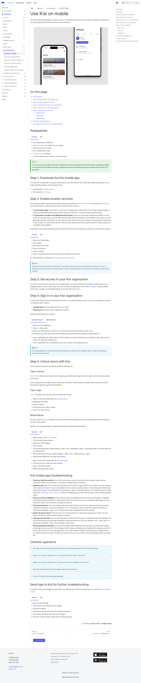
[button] (14, 10)
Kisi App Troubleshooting (41, 121)
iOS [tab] (41, 137)
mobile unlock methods (84, 203)
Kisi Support (93, 286)
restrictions (105, 203)
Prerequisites (37, 97)
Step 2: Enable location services (43, 102)
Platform (29, 3)
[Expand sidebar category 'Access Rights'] (24, 33)
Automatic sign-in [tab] (37, 320)
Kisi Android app (41, 145)
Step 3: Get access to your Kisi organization (47, 105)
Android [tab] (34, 137)
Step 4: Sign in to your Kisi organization (46, 108)
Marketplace (20, 3)
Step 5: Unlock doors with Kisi (43, 110)
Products (11, 3)
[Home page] (32, 8)
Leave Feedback (39, 640)
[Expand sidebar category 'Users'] (24, 27)
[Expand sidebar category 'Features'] (25, 92)
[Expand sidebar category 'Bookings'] (25, 89)
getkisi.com (12, 669)
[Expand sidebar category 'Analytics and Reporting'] (25, 73)
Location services (39, 153)
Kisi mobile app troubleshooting (124, 36)
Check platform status (58, 659)
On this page (119, 9)
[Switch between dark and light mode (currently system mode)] (117, 2)
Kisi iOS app (47, 192)
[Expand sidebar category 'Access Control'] (25, 76)
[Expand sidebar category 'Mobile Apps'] (24, 47)
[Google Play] (100, 662)
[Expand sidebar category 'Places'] (24, 24)
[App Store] (100, 656)
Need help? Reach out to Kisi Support (63, 653)
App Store (57, 493)
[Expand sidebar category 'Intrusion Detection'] (25, 79)
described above (62, 399)
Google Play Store (46, 493)
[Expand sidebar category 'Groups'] (24, 30)
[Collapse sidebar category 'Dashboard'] (25, 14)
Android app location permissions (63, 258)
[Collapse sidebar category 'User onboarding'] (24, 50)
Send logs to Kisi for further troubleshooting (47, 124)
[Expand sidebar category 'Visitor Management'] (25, 83)
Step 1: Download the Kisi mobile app (45, 99)
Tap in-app (39, 116)
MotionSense (40, 118)
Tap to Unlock (40, 113)
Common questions (121, 38)
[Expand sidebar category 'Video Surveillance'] (25, 86)
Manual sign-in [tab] (51, 320)
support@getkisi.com (16, 666)
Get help (53, 662)
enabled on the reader (49, 437)
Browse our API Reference (59, 656)
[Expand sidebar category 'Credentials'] (24, 37)
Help (35, 3)
